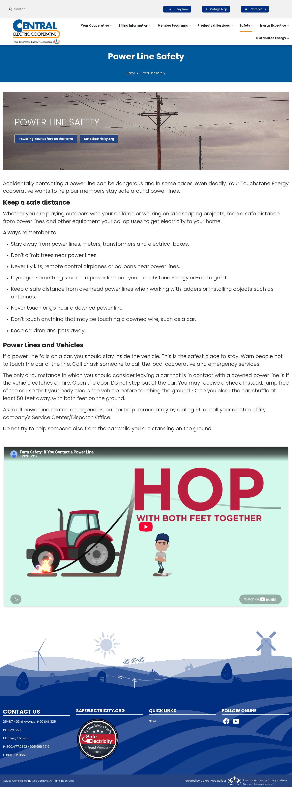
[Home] (36, 31)
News (152, 721)
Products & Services (215, 27)
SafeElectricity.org (99, 139)
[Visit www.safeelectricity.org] (98, 739)
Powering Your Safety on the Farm (46, 139)
